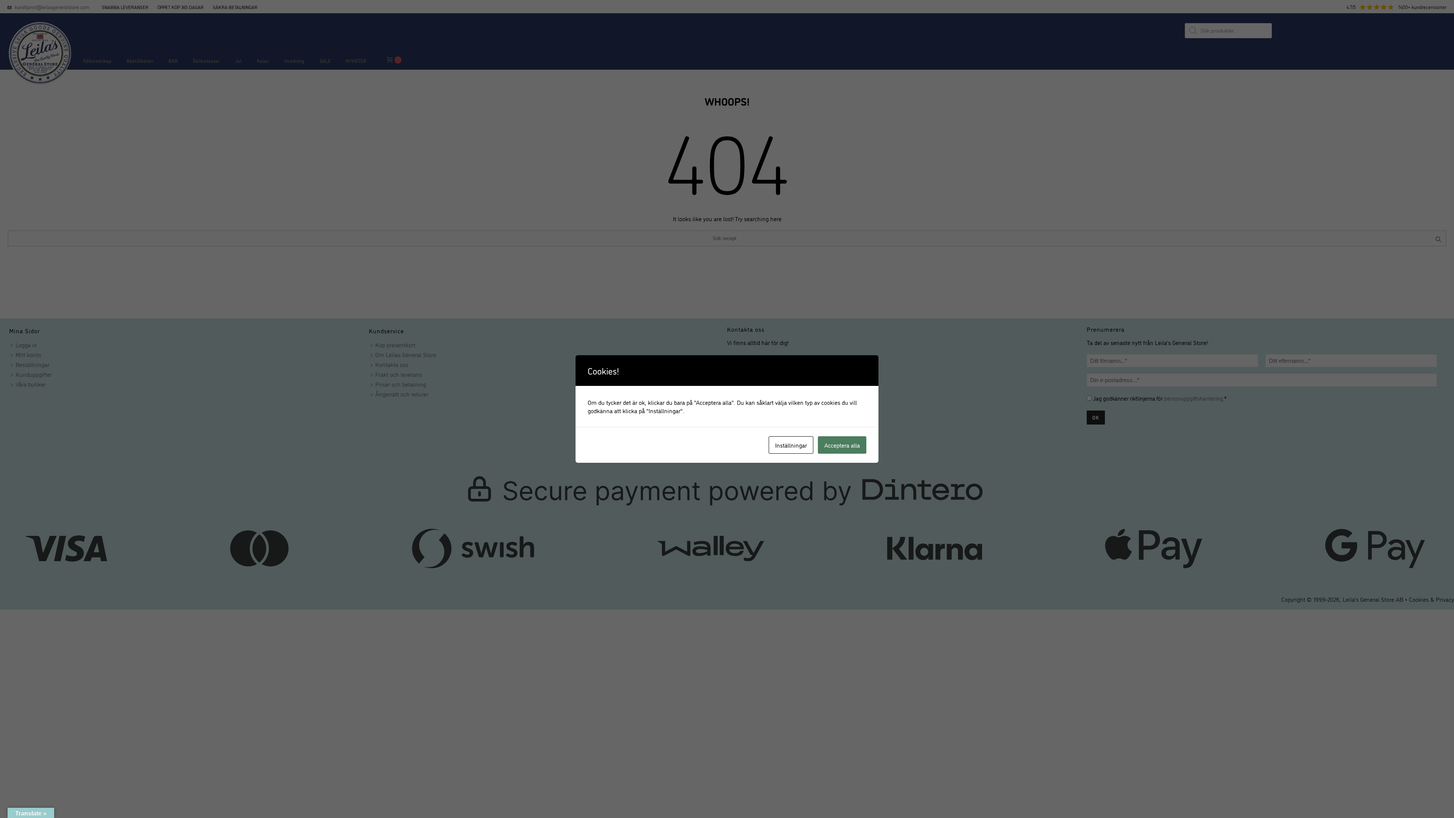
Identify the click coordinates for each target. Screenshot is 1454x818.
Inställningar (791, 445)
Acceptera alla (842, 445)
